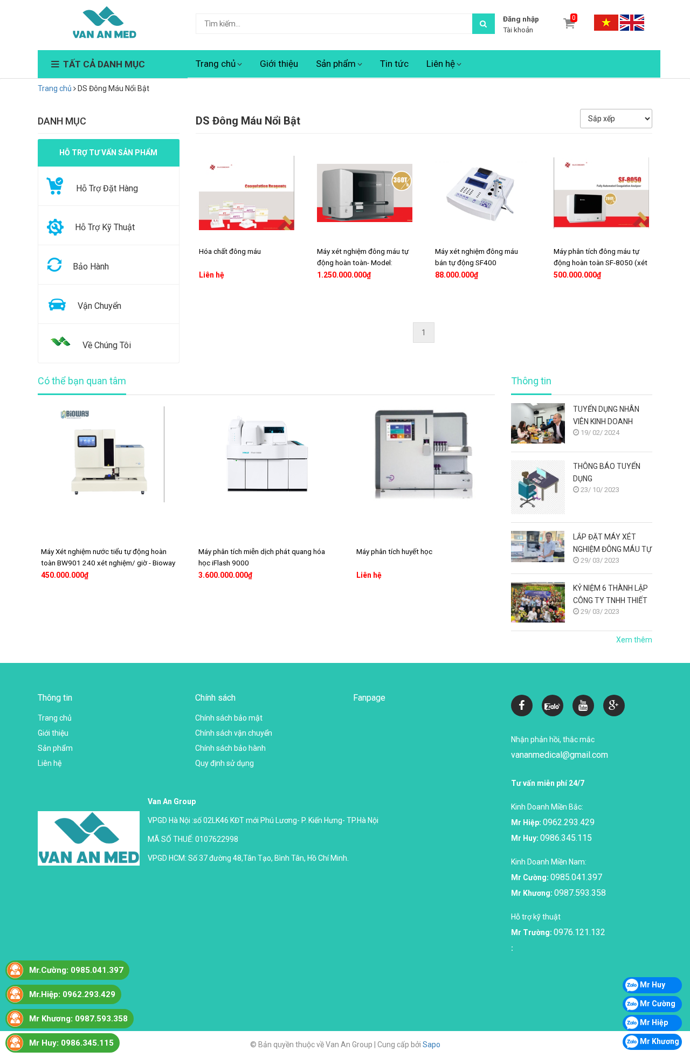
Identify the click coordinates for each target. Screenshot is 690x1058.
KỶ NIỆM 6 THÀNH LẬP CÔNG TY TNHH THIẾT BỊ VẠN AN (610, 595)
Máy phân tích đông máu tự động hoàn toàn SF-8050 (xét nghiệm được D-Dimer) (600, 262)
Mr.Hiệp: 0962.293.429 (72, 994)
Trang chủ (216, 63)
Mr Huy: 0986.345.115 (71, 1043)
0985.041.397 (576, 877)
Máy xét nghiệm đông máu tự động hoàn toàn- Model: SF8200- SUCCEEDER (363, 262)
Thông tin (531, 381)
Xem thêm (634, 639)
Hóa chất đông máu (230, 251)
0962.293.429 (569, 822)
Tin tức (394, 63)
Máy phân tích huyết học (394, 551)
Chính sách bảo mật (229, 718)
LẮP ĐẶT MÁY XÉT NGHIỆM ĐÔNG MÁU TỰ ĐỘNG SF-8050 (612, 544)
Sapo (431, 1044)
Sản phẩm (336, 63)
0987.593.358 (580, 893)
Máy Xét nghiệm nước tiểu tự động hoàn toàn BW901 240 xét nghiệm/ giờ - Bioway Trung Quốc (108, 562)
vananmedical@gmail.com (559, 755)
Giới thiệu (279, 63)
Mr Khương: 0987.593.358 (78, 1019)
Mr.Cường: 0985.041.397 (76, 970)
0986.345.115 (566, 838)
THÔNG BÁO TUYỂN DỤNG (606, 472)
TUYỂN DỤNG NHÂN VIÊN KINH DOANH (606, 415)
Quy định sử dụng (224, 763)
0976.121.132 (579, 932)
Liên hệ (440, 63)
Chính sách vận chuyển (233, 733)
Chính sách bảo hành (230, 748)
